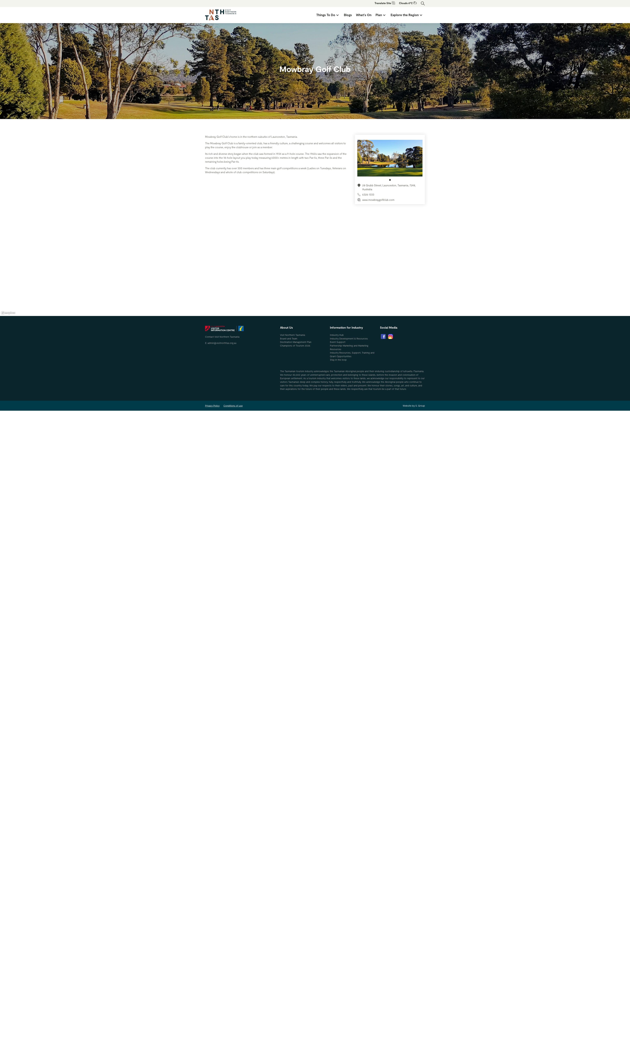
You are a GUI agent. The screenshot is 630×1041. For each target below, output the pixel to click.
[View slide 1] (389, 160)
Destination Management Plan (295, 342)
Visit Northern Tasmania (292, 335)
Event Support (337, 342)
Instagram (390, 336)
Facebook (383, 336)
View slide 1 (390, 180)
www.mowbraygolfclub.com (378, 199)
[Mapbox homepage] (8, 313)
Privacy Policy (212, 405)
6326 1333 (368, 194)
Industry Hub (337, 335)
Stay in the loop (338, 359)
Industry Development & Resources (349, 338)
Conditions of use (233, 405)
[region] (315, 266)
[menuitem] (328, 15)
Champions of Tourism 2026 (295, 345)
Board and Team (288, 338)
